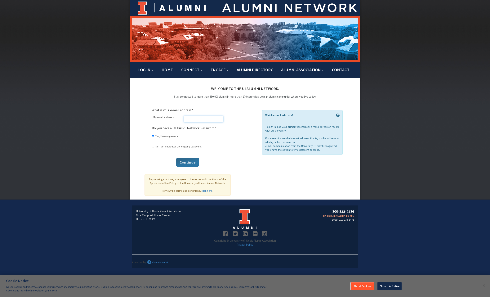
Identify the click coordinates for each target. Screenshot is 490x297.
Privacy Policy (245, 244)
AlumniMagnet (159, 262)
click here (206, 190)
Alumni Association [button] (301, 69)
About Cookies (362, 286)
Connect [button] (190, 69)
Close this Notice (389, 286)
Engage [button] (218, 69)
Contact (341, 69)
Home (167, 69)
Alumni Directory (255, 69)
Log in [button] (144, 69)
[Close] (484, 285)
